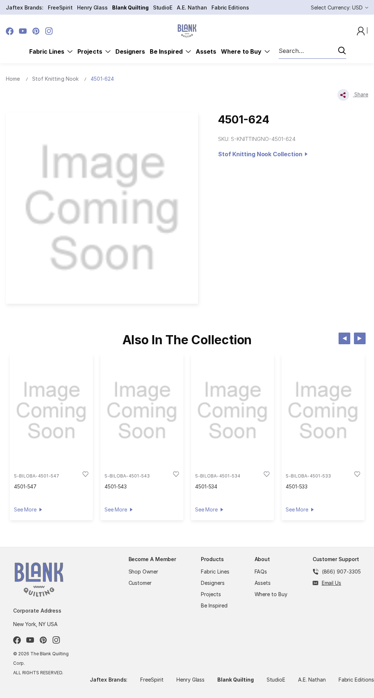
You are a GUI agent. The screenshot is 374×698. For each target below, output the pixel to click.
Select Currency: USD (337, 7)
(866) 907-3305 (341, 571)
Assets (206, 51)
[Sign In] (361, 30)
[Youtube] (23, 31)
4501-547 (25, 486)
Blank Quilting (130, 7)
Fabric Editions (230, 7)
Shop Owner (144, 571)
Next (360, 338)
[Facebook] (10, 31)
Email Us (331, 583)
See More (25, 509)
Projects (91, 51)
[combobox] (312, 51)
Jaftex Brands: (24, 7)
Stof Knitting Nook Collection (261, 154)
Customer (140, 583)
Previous (344, 338)
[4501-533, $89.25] (323, 410)
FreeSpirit (60, 7)
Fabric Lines (48, 51)
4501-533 (297, 486)
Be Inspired (168, 51)
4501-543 (115, 486)
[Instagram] (49, 31)
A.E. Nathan (192, 7)
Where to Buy (242, 51)
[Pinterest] (36, 31)
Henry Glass (92, 7)
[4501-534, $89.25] (232, 410)
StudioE (163, 7)
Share (360, 94)
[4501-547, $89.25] (51, 410)
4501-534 (206, 486)
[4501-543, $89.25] (141, 410)
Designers (130, 51)
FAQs (261, 571)
